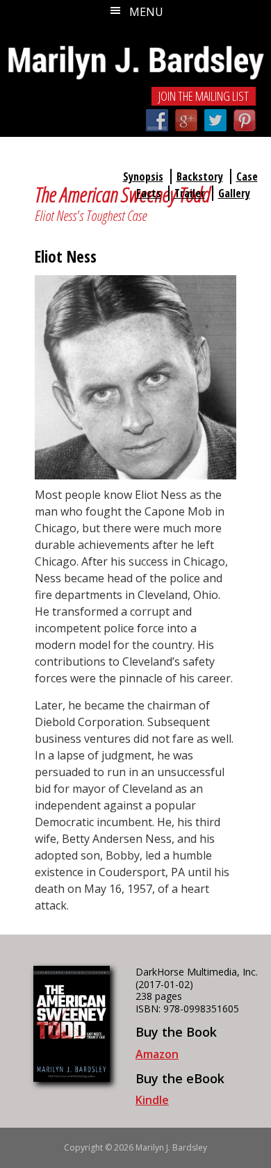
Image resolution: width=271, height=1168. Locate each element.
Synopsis (143, 176)
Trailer (189, 193)
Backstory (199, 176)
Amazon (157, 1054)
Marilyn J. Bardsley (135, 54)
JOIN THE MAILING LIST (203, 96)
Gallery (234, 193)
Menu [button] (146, 11)
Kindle (152, 1100)
